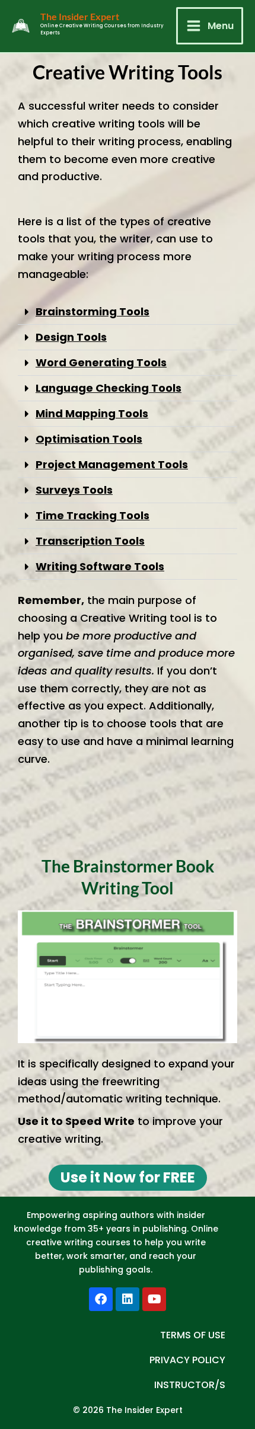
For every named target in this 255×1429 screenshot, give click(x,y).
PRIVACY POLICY (187, 1360)
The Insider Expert (79, 16)
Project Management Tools (112, 464)
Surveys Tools (74, 489)
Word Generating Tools (101, 362)
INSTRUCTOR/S (189, 1385)
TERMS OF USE (192, 1335)
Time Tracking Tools (92, 515)
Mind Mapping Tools (92, 413)
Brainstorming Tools (92, 311)
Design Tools (71, 337)
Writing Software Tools (100, 566)
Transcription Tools (90, 540)
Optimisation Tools (89, 438)
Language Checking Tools (108, 388)
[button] (127, 312)
